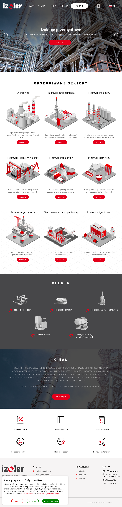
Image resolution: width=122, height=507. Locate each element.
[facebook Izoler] (98, 6)
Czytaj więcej (61, 397)
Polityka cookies (27, 493)
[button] (6, 35)
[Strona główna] (12, 6)
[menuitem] (31, 6)
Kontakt (60, 42)
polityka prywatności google (49, 493)
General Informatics (105, 502)
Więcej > (22, 142)
